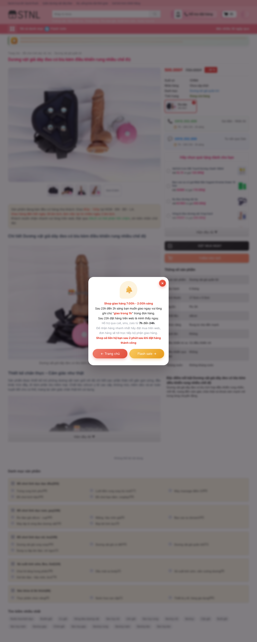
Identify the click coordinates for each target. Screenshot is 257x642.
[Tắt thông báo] (162, 283)
